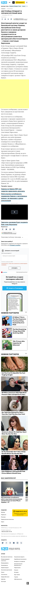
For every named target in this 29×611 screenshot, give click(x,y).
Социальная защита (19, 557)
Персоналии (17, 567)
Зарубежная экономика (20, 559)
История (16, 572)
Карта (2, 521)
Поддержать (21, 2)
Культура (3, 581)
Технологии (4, 574)
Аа (13, 2)
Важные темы (5, 6)
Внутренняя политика (6, 557)
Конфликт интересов (19, 561)
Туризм (16, 577)
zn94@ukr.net (20, 534)
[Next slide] (27, 6)
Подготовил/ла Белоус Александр (11, 237)
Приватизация (5, 567)
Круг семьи (17, 574)
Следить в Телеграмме (15, 288)
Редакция (3, 514)
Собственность (18, 579)
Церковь (3, 579)
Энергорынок (4, 565)
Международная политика (5, 560)
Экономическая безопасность (18, 564)
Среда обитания (5, 576)
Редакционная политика (7, 519)
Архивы (3, 512)
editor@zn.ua (24, 536)
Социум (16, 570)
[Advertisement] (14, 93)
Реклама (3, 517)
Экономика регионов (6, 570)
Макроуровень (4, 563)
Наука (2, 572)
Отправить (14, 268)
